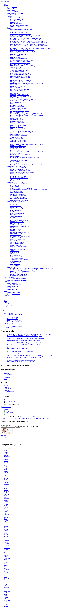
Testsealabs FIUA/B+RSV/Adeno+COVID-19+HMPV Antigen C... (24, 336)
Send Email (4, 435)
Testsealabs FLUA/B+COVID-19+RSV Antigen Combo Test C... (24, 340)
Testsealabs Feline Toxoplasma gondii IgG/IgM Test (20, 361)
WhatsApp (3, 437)
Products (6, 302)
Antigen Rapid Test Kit (15, 418)
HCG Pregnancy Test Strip (11, 306)
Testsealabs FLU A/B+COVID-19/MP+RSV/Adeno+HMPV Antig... (25, 357)
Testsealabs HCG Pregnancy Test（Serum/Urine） (20, 353)
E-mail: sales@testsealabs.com (9, 400)
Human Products (8, 304)
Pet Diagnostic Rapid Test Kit (42, 418)
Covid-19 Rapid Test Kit (27, 418)
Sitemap (35, 416)
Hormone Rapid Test (9, 305)
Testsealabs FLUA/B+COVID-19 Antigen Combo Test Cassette (23, 344)
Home (5, 301)
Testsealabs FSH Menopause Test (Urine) (17, 348)
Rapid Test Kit (4, 418)
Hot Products (29, 416)
